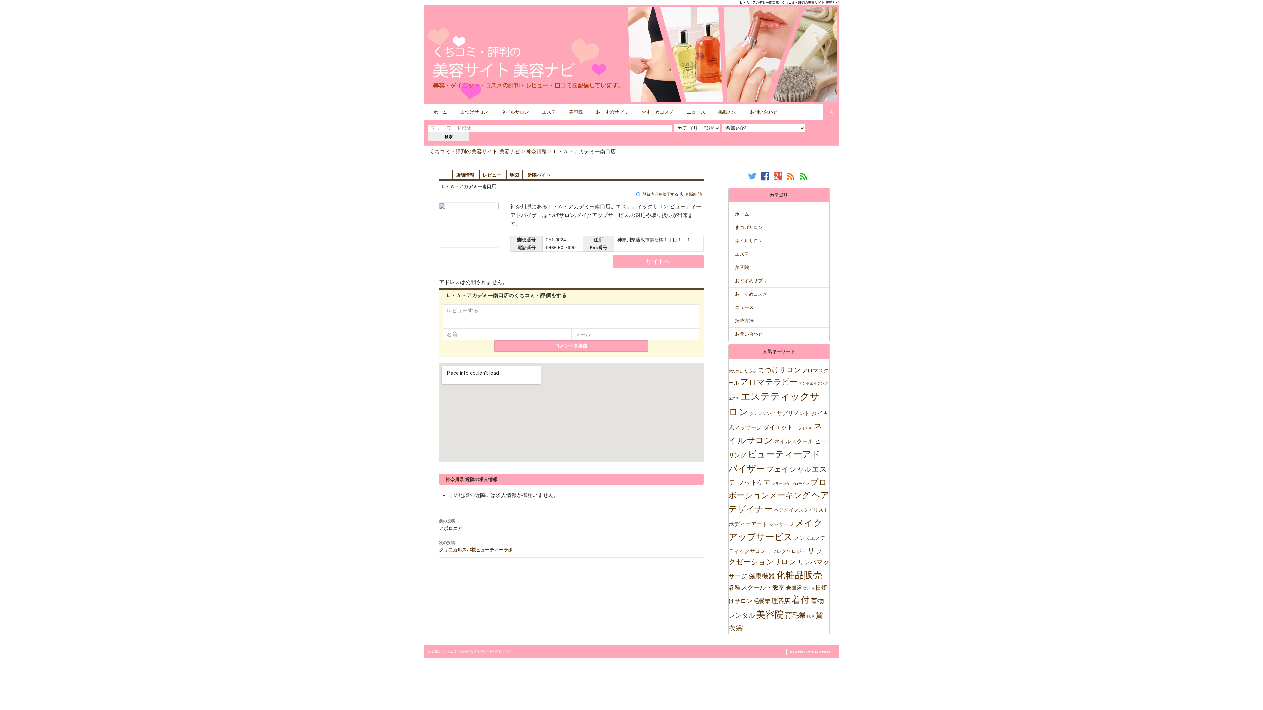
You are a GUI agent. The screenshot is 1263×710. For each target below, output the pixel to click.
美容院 (576, 112)
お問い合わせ (764, 112)
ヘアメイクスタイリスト (801, 510)
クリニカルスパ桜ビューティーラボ (476, 546)
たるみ (750, 371)
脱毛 (810, 616)
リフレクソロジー (786, 551)
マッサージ (781, 524)
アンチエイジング (813, 383)
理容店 (781, 600)
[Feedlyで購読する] (804, 176)
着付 (800, 600)
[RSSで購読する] (791, 176)
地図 (514, 175)
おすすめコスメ (657, 112)
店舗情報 (465, 175)
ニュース (696, 112)
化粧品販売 (799, 575)
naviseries (821, 651)
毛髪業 (762, 601)
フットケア (753, 482)
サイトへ (658, 261)
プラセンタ (781, 483)
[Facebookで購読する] (766, 176)
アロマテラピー (769, 381)
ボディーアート (748, 524)
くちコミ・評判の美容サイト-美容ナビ (474, 151)
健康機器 (762, 576)
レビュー (492, 175)
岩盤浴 (794, 588)
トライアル (803, 428)
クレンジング (762, 413)
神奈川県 (536, 151)
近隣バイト (539, 175)
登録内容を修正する (660, 194)
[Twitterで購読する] (753, 176)
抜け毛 (808, 588)
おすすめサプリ (612, 112)
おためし (736, 371)
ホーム (440, 112)
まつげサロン (474, 112)
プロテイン (800, 483)
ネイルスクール (793, 441)
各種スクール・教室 (757, 587)
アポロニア (450, 525)
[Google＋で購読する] (778, 176)
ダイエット (778, 427)
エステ (549, 112)
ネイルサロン (515, 112)
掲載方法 (727, 112)
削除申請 (694, 194)
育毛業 (795, 615)
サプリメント (793, 413)
